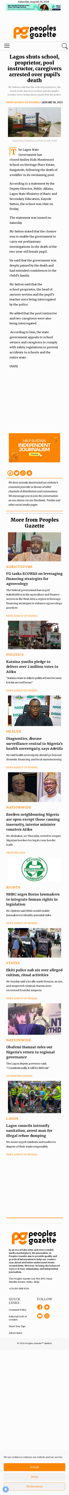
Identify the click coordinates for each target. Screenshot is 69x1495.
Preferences (34, 1486)
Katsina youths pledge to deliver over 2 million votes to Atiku (32, 667)
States (13, 963)
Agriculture (19, 567)
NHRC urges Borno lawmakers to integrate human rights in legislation (33, 899)
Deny (34, 1476)
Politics (15, 655)
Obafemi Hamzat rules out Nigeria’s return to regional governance (30, 1052)
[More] (29, 473)
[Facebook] (10, 473)
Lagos (12, 1119)
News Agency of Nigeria (23, 102)
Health (13, 731)
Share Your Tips (17, 1326)
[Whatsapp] (23, 473)
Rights (13, 887)
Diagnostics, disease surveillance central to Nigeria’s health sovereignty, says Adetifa (34, 743)
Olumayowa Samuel (19, 1075)
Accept (34, 1467)
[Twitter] (16, 473)
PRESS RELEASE (15, 852)
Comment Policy (17, 1309)
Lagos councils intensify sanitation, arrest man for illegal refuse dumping (29, 1131)
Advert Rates (15, 1333)
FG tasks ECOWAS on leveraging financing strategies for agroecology (34, 579)
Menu (23, 46)
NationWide (18, 807)
